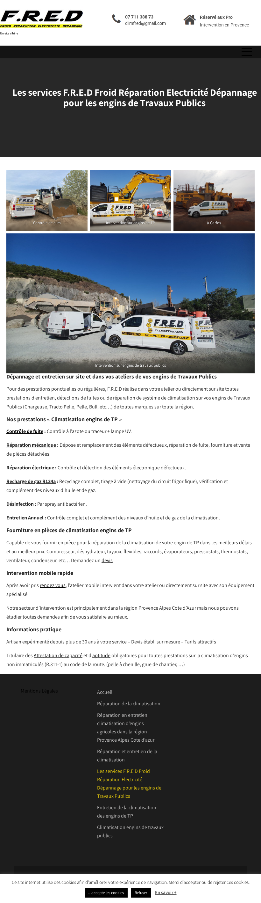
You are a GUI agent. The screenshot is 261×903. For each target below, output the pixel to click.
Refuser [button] (141, 892)
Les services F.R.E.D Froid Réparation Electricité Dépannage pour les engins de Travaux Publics (129, 783)
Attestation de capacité (58, 655)
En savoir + (166, 892)
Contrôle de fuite (24, 431)
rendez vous (53, 585)
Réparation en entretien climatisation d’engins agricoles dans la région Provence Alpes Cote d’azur (125, 727)
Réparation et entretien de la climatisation (127, 755)
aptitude (101, 655)
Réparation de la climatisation (128, 703)
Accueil (104, 692)
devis (107, 560)
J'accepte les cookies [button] (106, 892)
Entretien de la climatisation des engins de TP (126, 811)
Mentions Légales (39, 690)
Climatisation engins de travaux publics (130, 831)
